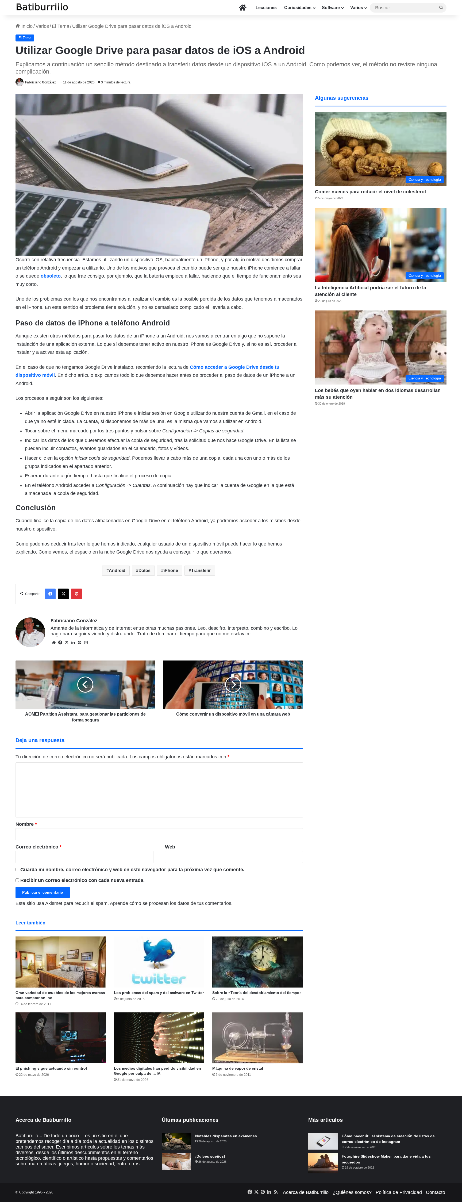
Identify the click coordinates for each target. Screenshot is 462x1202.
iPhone (171, 570)
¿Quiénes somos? (352, 1192)
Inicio (26, 26)
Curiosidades (297, 7)
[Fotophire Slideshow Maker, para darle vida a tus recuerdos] (323, 1163)
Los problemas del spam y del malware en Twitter (159, 992)
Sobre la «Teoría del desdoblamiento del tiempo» (257, 992)
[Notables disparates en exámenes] (176, 1141)
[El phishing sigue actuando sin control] (61, 1037)
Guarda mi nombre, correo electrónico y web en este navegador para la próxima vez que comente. (132, 869)
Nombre (26, 824)
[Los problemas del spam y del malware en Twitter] (159, 962)
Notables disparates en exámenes (226, 1136)
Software (331, 7)
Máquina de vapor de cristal (237, 1068)
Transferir (201, 570)
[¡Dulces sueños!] (176, 1161)
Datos (144, 570)
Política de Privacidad (399, 1192)
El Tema (60, 26)
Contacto (435, 1192)
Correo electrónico (38, 847)
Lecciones (266, 7)
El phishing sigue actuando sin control (51, 1068)
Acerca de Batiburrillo (306, 1192)
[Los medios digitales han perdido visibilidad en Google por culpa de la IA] (159, 1037)
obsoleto (51, 276)
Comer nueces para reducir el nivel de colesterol (370, 191)
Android (117, 570)
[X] (66, 642)
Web (170, 847)
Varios (356, 7)
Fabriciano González (40, 82)
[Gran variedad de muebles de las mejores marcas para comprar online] (61, 962)
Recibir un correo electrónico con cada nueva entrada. (82, 880)
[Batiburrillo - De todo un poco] (42, 7)
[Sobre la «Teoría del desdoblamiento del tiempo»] (257, 962)
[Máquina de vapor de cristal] (257, 1037)
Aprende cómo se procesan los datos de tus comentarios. (171, 903)
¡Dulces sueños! (210, 1156)
